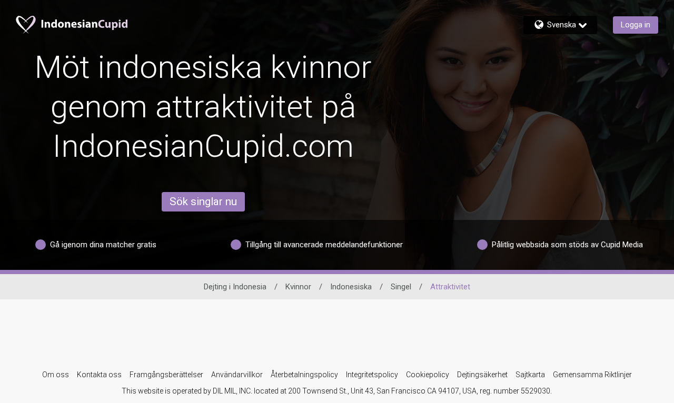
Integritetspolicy (372, 374)
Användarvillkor (237, 374)
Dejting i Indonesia (235, 286)
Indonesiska (351, 286)
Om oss (55, 374)
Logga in (635, 24)
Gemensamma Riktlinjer (592, 374)
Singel (401, 286)
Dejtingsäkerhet (482, 374)
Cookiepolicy (427, 374)
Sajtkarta (530, 374)
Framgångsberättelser (166, 374)
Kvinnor (298, 286)
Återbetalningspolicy (304, 374)
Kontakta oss (99, 374)
